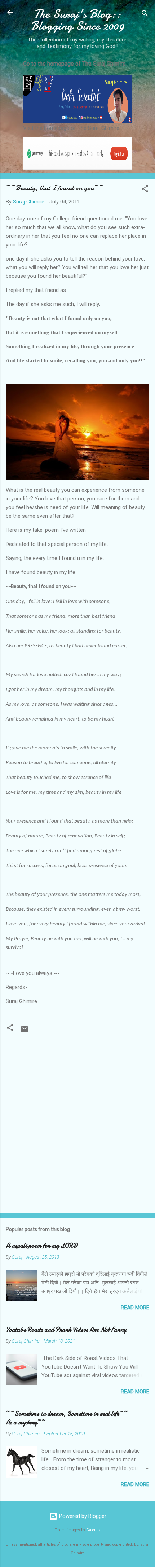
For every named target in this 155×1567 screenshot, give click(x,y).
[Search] (145, 15)
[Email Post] (24, 1031)
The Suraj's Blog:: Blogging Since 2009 (77, 20)
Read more (135, 1307)
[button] (145, 190)
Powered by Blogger (82, 1516)
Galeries (93, 1530)
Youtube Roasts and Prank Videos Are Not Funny (66, 1329)
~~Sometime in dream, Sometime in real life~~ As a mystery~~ (67, 1418)
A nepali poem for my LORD (42, 1245)
